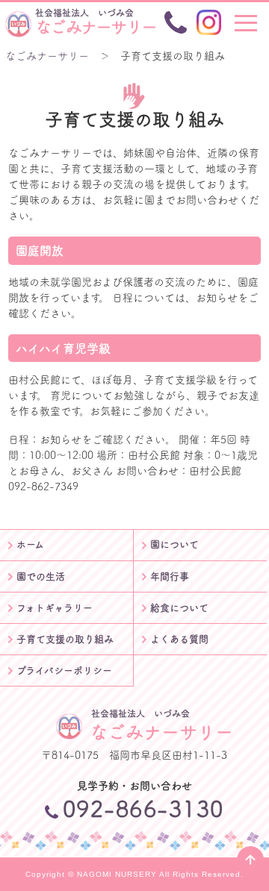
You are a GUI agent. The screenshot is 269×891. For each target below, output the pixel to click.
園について (174, 544)
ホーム (30, 544)
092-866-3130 (143, 809)
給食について (179, 608)
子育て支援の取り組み (65, 639)
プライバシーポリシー (64, 670)
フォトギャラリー (54, 608)
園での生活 (40, 576)
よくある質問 (179, 639)
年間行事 (169, 576)
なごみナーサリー (95, 21)
